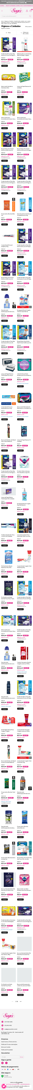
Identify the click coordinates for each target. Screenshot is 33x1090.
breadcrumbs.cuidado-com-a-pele (22, 21)
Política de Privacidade (7, 1049)
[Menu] (2, 11)
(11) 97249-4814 (8, 1022)
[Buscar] (30, 16)
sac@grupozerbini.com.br (10, 1029)
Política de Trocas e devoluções (9, 1044)
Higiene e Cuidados (9, 21)
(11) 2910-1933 (8, 1025)
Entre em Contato (5, 1047)
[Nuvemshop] (16, 1083)
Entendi (21, 1087)
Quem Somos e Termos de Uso (9, 1041)
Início (2, 21)
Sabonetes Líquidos (5, 22)
